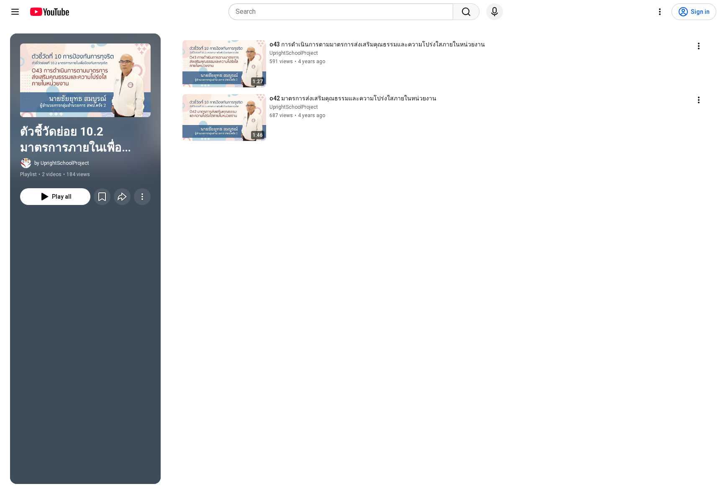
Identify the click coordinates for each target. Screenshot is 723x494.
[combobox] (343, 12)
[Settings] (660, 12)
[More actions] (142, 196)
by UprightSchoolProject (61, 163)
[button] (85, 80)
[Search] (466, 11)
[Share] (122, 196)
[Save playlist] (102, 196)
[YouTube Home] (49, 11)
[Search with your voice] (494, 11)
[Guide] (15, 12)
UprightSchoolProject (293, 53)
